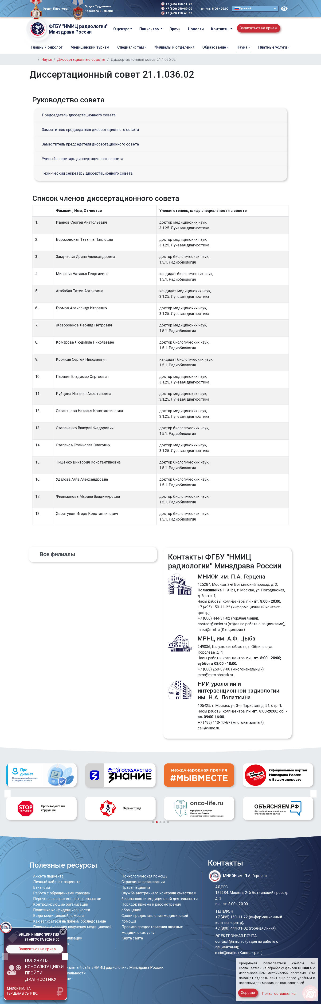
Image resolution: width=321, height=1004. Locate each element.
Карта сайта (132, 938)
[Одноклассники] (131, 8)
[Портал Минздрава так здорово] (199, 775)
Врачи (175, 29)
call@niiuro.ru (208, 728)
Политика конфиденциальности (61, 910)
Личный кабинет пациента (56, 882)
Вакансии (41, 887)
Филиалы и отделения (175, 47)
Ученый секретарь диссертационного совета (82, 159)
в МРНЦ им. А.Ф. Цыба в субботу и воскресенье (26, 989)
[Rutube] (145, 8)
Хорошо (248, 992)
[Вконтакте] (125, 8)
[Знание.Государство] (41, 775)
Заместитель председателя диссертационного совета (90, 129)
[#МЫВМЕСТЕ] (120, 775)
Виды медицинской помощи (58, 915)
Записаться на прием (258, 28)
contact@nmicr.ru (212, 624)
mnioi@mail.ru (209, 629)
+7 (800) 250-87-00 (178, 8)
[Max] (139, 8)
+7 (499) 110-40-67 (178, 13)
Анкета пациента (48, 876)
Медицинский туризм (89, 47)
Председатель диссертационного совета (79, 115)
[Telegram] (119, 8)
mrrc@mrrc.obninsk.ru (215, 675)
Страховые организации (143, 882)
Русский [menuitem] (245, 8)
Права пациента (135, 887)
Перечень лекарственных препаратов (67, 899)
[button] (288, 29)
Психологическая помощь (144, 876)
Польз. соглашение (279, 993)
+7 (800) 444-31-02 (214, 618)
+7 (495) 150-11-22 (178, 4)
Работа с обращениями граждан (61, 893)
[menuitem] (255, 8)
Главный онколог (47, 47)
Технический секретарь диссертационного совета (87, 173)
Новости (196, 29)
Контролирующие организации (60, 904)
